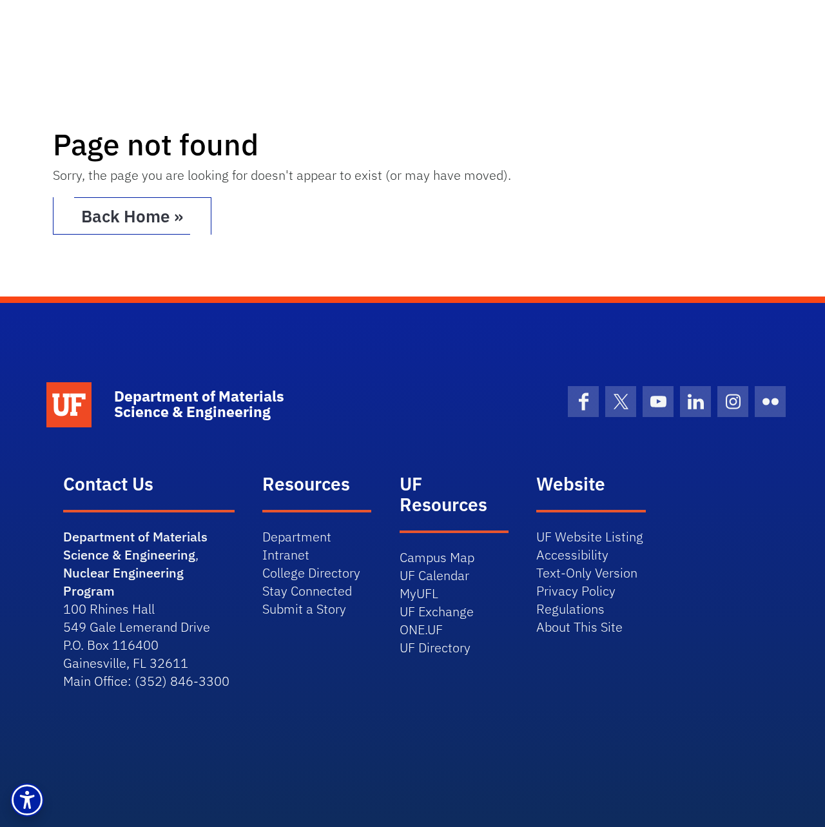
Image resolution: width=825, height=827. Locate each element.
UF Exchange (437, 611)
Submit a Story (304, 609)
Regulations (570, 609)
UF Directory (435, 647)
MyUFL (419, 593)
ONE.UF (421, 629)
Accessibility (572, 554)
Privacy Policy (576, 590)
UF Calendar (434, 575)
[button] (27, 800)
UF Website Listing (589, 536)
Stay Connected (307, 590)
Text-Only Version (586, 572)
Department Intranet (296, 545)
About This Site (579, 627)
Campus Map (437, 557)
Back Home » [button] (132, 216)
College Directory (311, 572)
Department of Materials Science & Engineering (135, 545)
